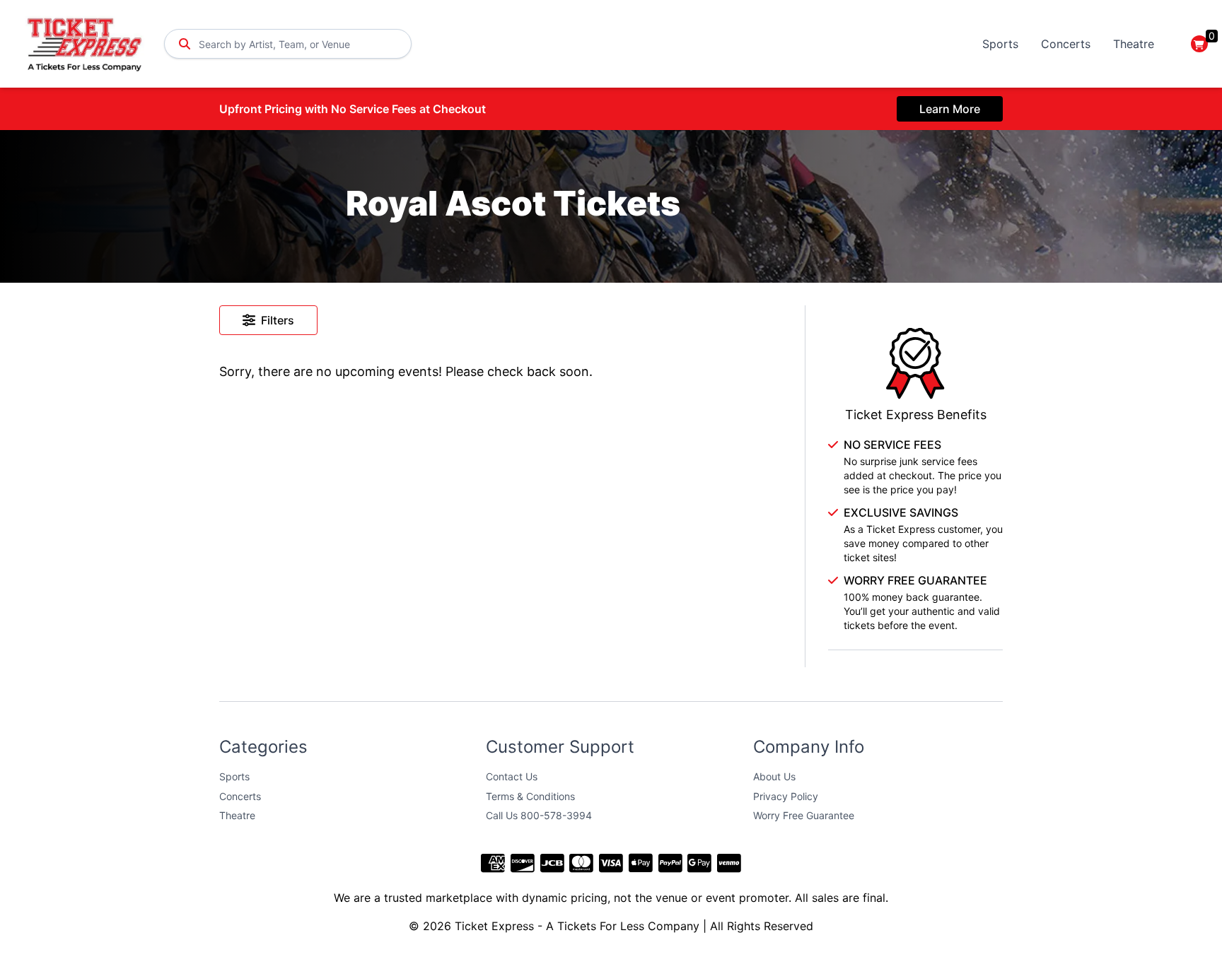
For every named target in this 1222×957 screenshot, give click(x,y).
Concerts (1065, 44)
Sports (1000, 44)
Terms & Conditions (530, 796)
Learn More (949, 109)
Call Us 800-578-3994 (539, 815)
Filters (277, 320)
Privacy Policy (785, 796)
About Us (774, 776)
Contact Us (511, 776)
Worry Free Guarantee (803, 815)
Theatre (1133, 44)
